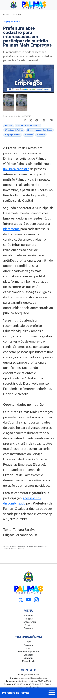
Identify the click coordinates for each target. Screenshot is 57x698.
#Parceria (41, 135)
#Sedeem (29, 135)
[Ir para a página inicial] (28, 5)
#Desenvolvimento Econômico (39, 130)
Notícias (29, 618)
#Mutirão (8, 125)
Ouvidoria (28, 628)
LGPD (28, 642)
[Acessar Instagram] (36, 599)
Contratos (29, 658)
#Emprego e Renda (12, 135)
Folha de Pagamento (28, 651)
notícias (17, 14)
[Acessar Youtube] (28, 599)
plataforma (11, 229)
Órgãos (28, 625)
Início (6, 14)
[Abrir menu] (51, 692)
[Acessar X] (21, 599)
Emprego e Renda (11, 22)
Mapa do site (28, 661)
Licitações (28, 654)
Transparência (28, 622)
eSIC (28, 648)
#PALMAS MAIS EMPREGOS (28, 125)
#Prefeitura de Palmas (14, 130)
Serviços (28, 615)
